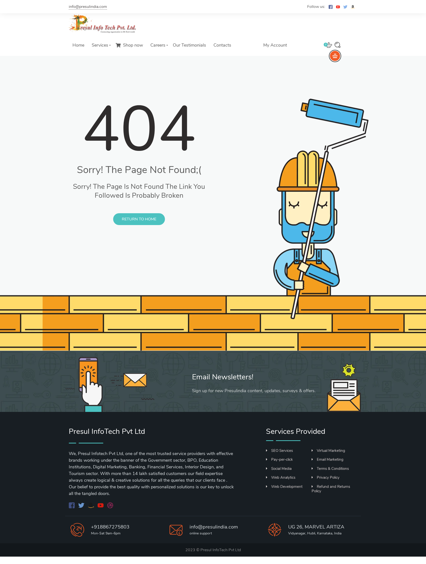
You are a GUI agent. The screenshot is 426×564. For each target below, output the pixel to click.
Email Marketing (330, 459)
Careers (157, 45)
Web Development (286, 486)
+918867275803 (110, 527)
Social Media (281, 468)
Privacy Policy (328, 477)
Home (78, 45)
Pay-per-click (282, 459)
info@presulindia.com (88, 6)
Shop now (133, 45)
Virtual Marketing (331, 450)
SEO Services (282, 450)
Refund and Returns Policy (331, 489)
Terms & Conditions (333, 468)
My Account (275, 45)
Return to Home (139, 219)
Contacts (222, 45)
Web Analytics (283, 477)
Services (100, 45)
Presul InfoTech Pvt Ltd (220, 550)
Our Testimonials (189, 45)
